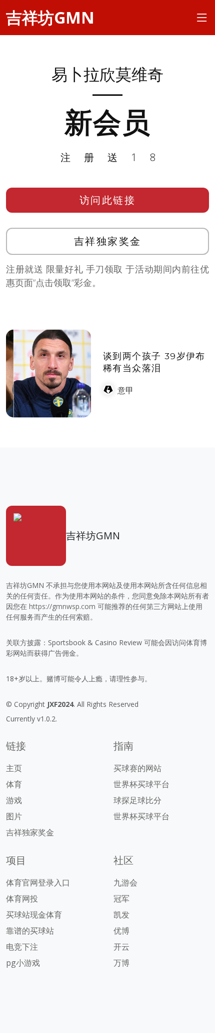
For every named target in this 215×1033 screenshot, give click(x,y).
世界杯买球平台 (142, 784)
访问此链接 (108, 200)
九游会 (126, 882)
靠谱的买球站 (30, 930)
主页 (14, 768)
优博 (122, 930)
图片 (14, 816)
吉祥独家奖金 (108, 241)
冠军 (122, 898)
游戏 (14, 800)
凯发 (122, 914)
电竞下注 (22, 946)
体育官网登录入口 (38, 882)
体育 (14, 784)
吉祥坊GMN (50, 17)
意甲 (126, 390)
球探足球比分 (138, 800)
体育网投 (22, 898)
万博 (122, 962)
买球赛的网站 (138, 768)
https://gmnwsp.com (62, 606)
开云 (122, 946)
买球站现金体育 (34, 914)
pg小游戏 (23, 962)
